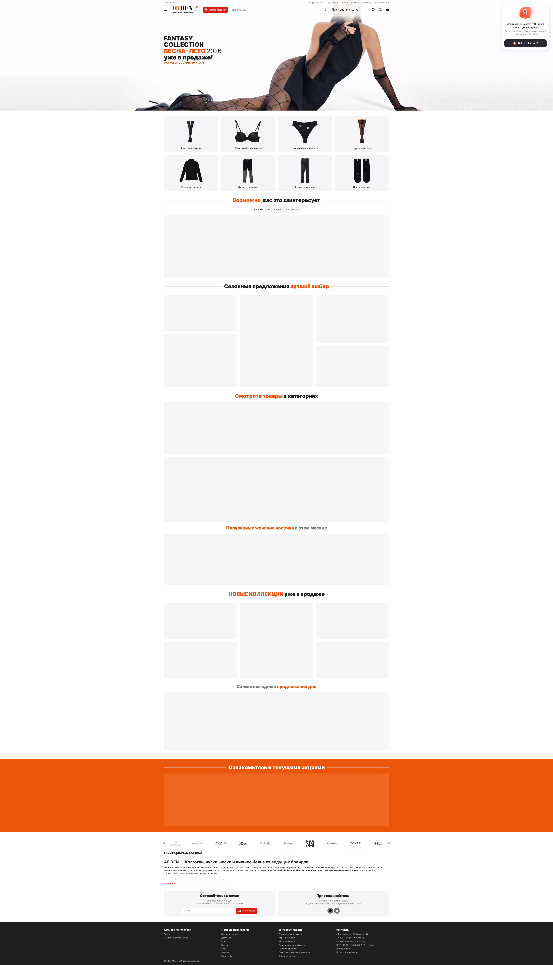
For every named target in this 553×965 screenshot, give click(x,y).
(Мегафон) (350, 941)
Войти (167, 934)
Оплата (344, 2)
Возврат (225, 945)
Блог (223, 948)
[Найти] (325, 9)
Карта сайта (227, 956)
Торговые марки (287, 937)
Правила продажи (288, 948)
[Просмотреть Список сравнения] (366, 10)
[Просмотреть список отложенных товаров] (373, 10)
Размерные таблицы (361, 2)
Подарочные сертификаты (292, 945)
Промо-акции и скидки (290, 934)
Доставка (333, 2)
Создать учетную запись (176, 937)
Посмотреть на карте (346, 952)
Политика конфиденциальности (294, 952)
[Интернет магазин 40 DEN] (185, 10)
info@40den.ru (343, 948)
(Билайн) (350, 937)
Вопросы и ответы (230, 934)
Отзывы (225, 952)
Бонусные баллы (317, 2)
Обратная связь (287, 956)
